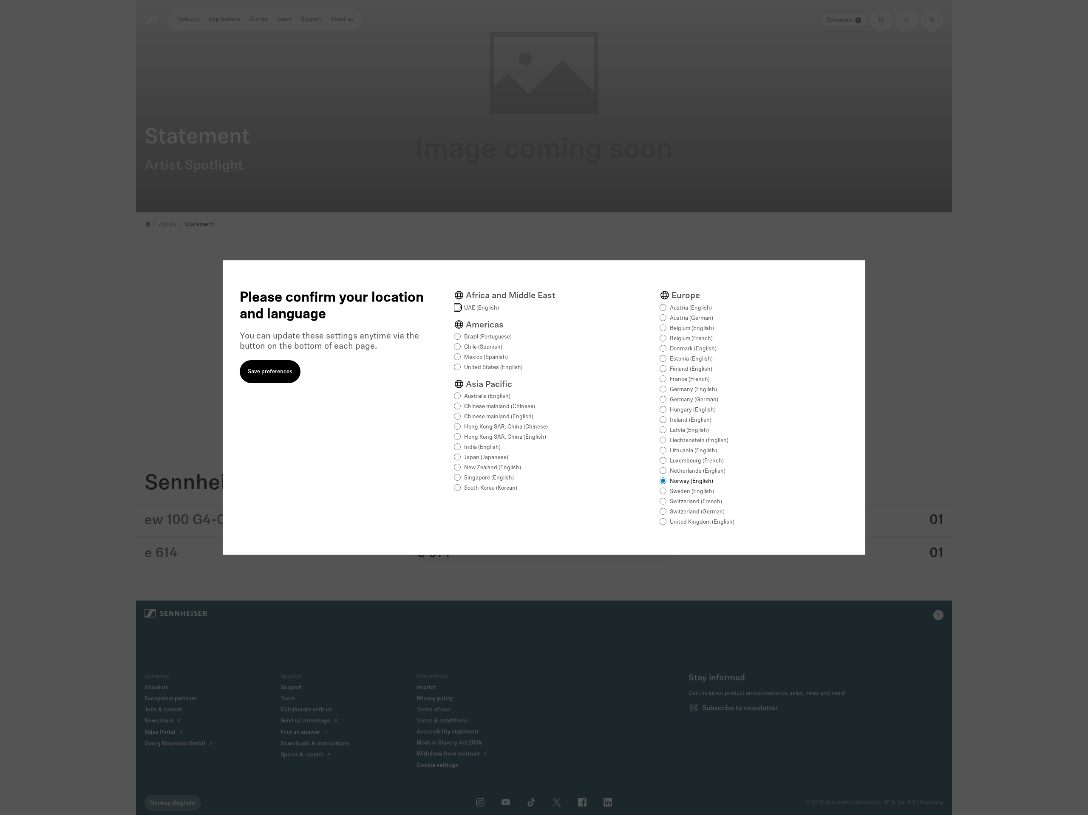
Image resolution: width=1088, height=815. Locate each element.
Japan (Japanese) (486, 457)
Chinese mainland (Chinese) (499, 406)
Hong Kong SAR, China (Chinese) (506, 427)
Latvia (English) (689, 430)
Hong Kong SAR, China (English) (505, 437)
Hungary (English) (693, 410)
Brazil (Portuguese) (488, 337)
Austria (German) (691, 318)
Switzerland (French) (696, 502)
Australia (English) (487, 396)
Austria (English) (691, 308)
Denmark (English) (693, 349)
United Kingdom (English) (702, 522)
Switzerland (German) (697, 512)
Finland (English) (691, 369)
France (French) (690, 379)
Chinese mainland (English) (498, 417)
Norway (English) (691, 481)
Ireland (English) (690, 420)
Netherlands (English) (697, 471)
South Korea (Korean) (490, 488)
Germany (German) (694, 400)
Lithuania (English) (693, 451)
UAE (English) (481, 308)
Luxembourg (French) (697, 461)
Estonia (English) (691, 359)
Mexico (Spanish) (486, 357)
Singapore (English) (489, 478)
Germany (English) (693, 389)
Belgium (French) (691, 338)
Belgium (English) (692, 328)
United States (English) (493, 367)
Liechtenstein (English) (699, 440)
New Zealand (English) (492, 468)
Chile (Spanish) (483, 347)
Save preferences (270, 372)
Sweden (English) (692, 491)
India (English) (482, 447)
